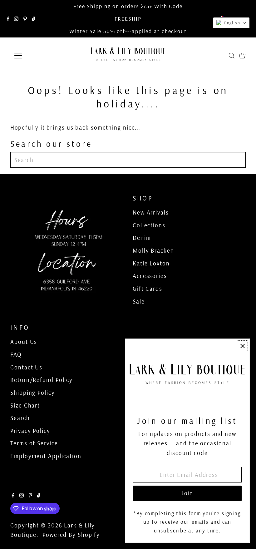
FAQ (16, 354)
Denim (142, 237)
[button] (231, 22)
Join (187, 493)
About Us (23, 341)
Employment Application (45, 456)
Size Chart (25, 405)
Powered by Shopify (71, 534)
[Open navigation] (38, 55)
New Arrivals (151, 212)
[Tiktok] (33, 18)
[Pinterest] (25, 18)
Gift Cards (147, 288)
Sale (139, 301)
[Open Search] (231, 55)
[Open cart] (242, 55)
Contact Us (26, 367)
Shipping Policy (32, 392)
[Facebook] (8, 18)
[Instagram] (16, 18)
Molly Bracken (153, 250)
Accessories (150, 275)
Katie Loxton (151, 263)
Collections (149, 225)
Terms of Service (34, 443)
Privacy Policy (30, 430)
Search (20, 418)
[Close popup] (242, 345)
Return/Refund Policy (41, 379)
